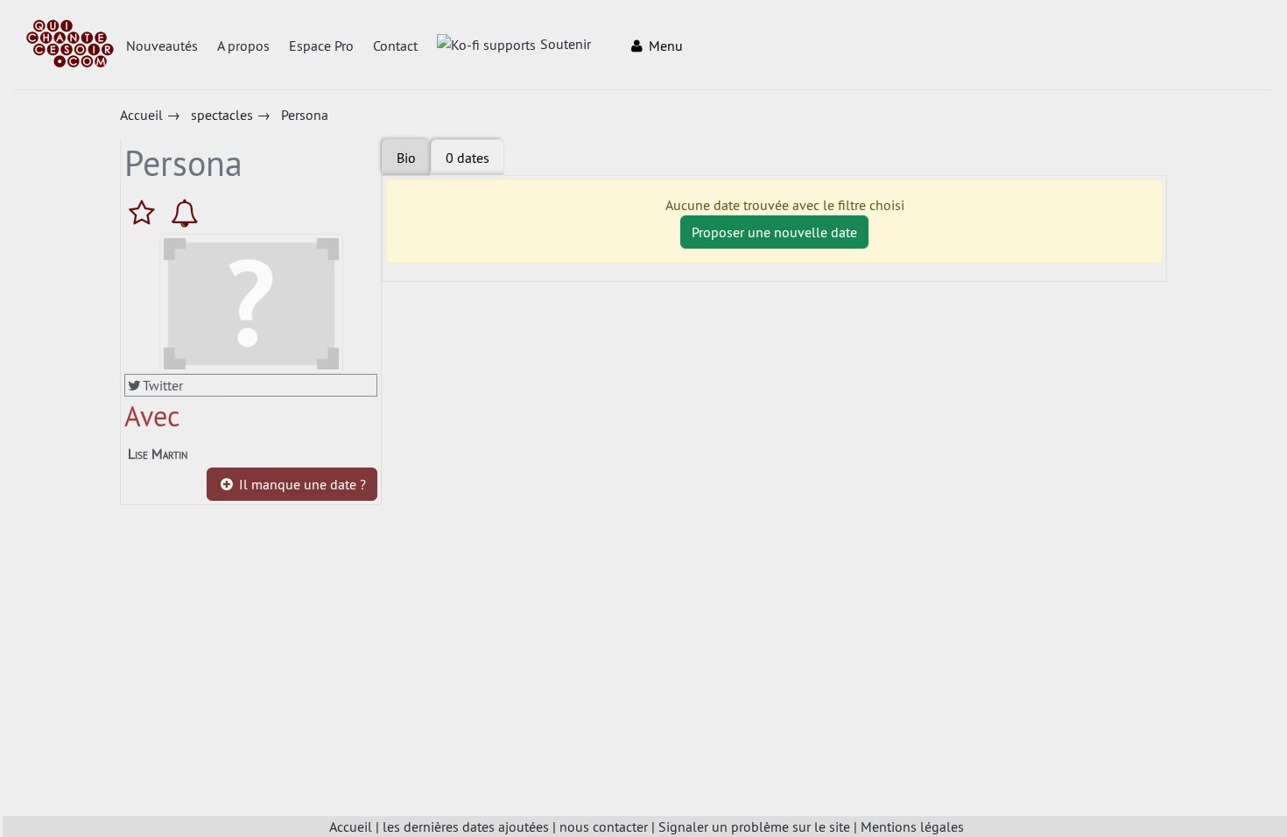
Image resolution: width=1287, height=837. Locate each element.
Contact (395, 45)
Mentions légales (912, 826)
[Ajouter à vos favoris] (145, 212)
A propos (243, 45)
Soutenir (565, 44)
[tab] (467, 157)
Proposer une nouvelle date (774, 232)
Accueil (350, 826)
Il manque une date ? (301, 484)
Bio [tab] (406, 157)
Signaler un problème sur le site (754, 826)
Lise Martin (157, 453)
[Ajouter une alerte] (184, 213)
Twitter (163, 385)
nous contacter (603, 826)
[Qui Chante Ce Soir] (70, 45)
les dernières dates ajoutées (466, 826)
